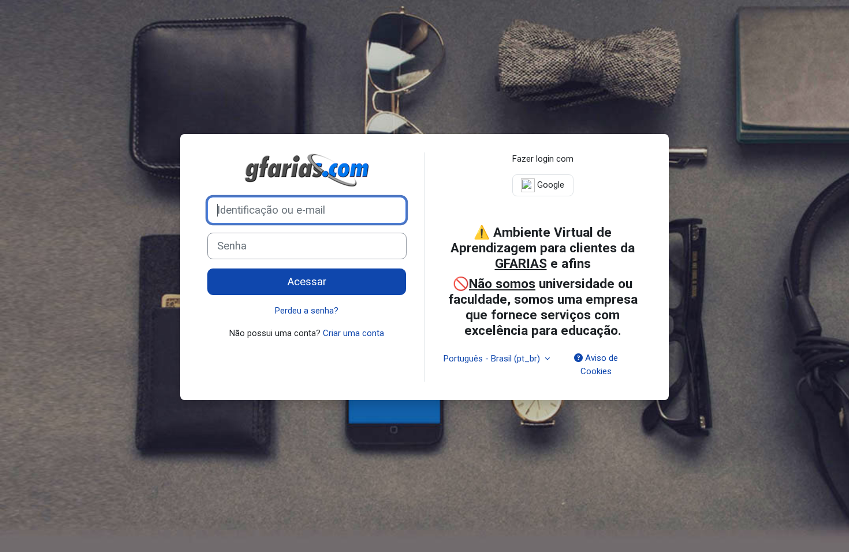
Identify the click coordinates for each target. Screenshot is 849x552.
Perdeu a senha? (306, 310)
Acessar (307, 281)
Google (549, 185)
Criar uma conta (353, 333)
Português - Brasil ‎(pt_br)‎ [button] (493, 358)
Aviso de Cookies (599, 364)
